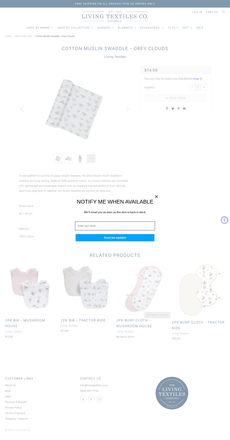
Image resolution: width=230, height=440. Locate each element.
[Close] (156, 197)
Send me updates (115, 237)
